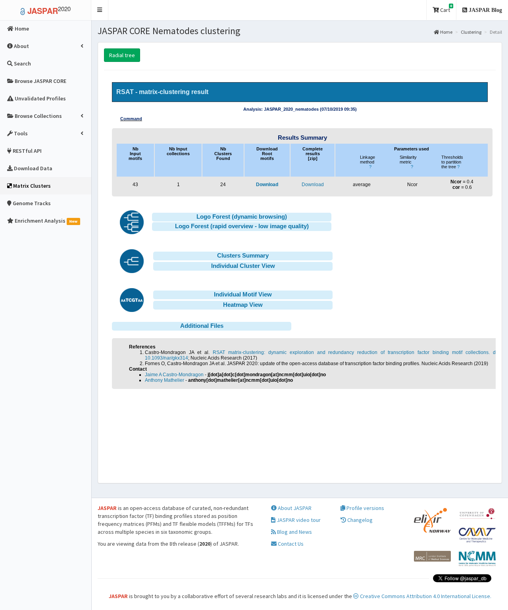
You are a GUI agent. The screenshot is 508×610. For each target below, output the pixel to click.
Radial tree (122, 55)
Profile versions (364, 508)
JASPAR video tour (298, 519)
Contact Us (290, 543)
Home (445, 32)
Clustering (471, 32)
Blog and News (294, 531)
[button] (99, 10)
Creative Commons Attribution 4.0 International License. (425, 596)
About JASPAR (294, 508)
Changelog (359, 519)
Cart (445, 8)
